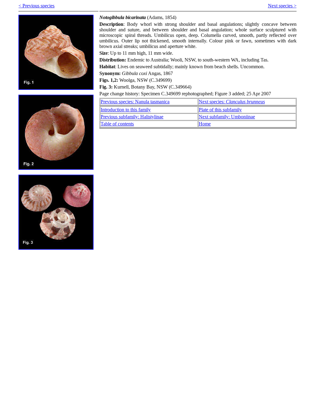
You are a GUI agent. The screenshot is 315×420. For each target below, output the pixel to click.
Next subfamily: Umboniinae (227, 116)
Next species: (232, 101)
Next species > (282, 5)
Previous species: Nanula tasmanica (135, 101)
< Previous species (36, 5)
